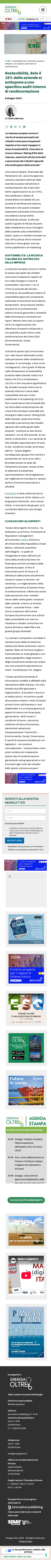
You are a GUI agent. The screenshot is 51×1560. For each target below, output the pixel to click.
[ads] (25, 783)
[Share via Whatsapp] (20, 127)
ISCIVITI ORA (14, 840)
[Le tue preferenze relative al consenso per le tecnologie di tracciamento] (46, 1555)
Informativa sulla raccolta (17, 1556)
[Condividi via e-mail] (24, 127)
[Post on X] (7, 127)
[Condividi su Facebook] (11, 127)
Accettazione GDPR (15, 824)
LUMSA (24, 539)
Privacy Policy (25, 1541)
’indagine (11, 493)
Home (8, 61)
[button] (42, 10)
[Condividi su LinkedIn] (15, 127)
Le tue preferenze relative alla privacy (28, 1550)
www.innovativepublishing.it (21, 1418)
